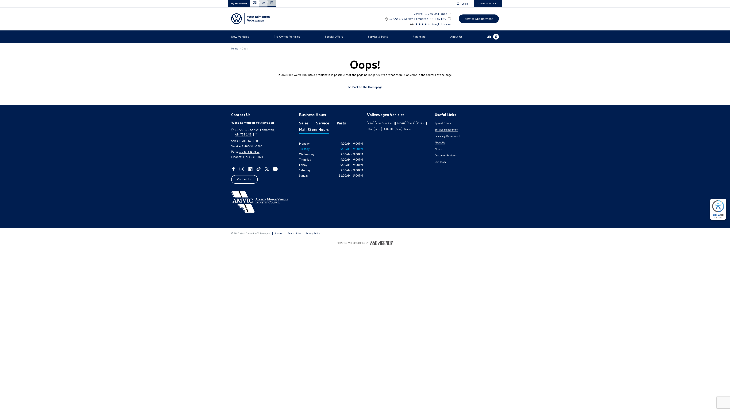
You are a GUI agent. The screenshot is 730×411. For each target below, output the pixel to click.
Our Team (440, 161)
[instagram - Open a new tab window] (242, 169)
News (438, 149)
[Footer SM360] (382, 243)
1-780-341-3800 (252, 146)
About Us (440, 142)
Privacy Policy (313, 233)
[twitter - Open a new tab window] (267, 169)
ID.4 (370, 128)
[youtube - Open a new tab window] (275, 169)
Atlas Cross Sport (384, 123)
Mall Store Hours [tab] (314, 129)
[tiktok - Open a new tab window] (258, 169)
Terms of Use (294, 233)
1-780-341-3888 (436, 14)
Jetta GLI (388, 128)
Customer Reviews (446, 155)
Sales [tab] (304, 123)
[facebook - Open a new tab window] (233, 169)
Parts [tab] (341, 123)
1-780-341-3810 (249, 151)
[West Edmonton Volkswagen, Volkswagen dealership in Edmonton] (250, 18)
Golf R (411, 123)
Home (234, 48)
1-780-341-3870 (253, 157)
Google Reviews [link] (441, 23)
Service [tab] (322, 123)
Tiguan (407, 128)
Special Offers (443, 123)
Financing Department (447, 136)
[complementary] (718, 209)
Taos (398, 128)
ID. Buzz (421, 123)
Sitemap (279, 233)
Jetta (378, 128)
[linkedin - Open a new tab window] (250, 169)
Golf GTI (401, 123)
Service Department (446, 129)
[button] (239, 3)
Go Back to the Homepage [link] (365, 87)
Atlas (370, 123)
